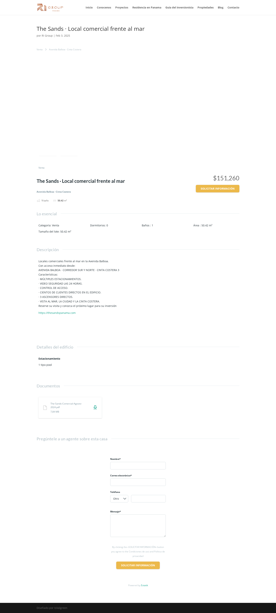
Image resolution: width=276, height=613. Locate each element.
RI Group (47, 35)
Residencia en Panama (146, 7)
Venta (40, 49)
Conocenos (104, 7)
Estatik (144, 585)
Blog (220, 7)
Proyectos (121, 7)
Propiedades (206, 7)
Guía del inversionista (179, 7)
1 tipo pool (45, 365)
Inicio (89, 7)
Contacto (233, 7)
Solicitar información (218, 188)
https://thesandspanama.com (57, 313)
